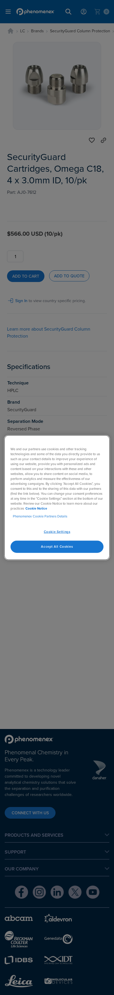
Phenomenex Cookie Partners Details (40, 516)
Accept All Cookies (57, 546)
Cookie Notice (36, 508)
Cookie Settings (57, 531)
